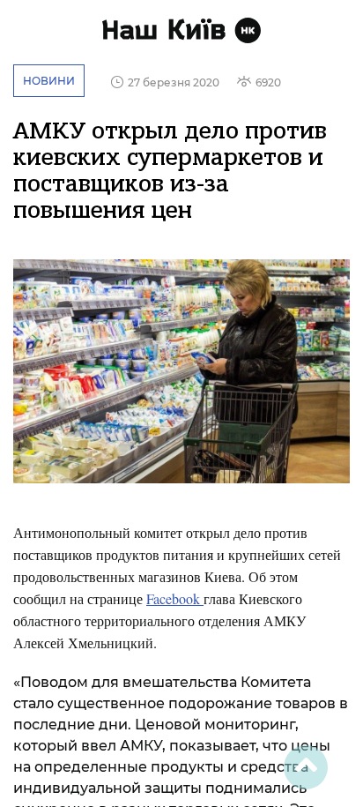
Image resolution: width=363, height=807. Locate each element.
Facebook (175, 598)
